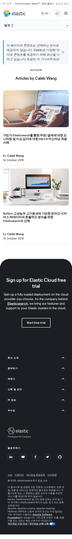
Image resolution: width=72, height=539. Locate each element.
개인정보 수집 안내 (17, 523)
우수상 (11, 410)
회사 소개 (13, 357)
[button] (63, 52)
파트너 (11, 378)
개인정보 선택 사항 (39, 523)
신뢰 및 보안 (15, 389)
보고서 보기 (62, 3)
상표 (10, 474)
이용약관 (19, 474)
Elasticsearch (17, 303)
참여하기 (13, 368)
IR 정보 (12, 399)
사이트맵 (52, 474)
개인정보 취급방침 (35, 474)
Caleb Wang (15, 155)
